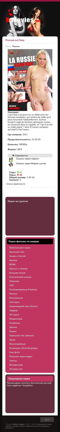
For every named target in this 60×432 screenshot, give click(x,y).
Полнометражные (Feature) (23, 289)
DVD (11, 285)
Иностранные (16, 298)
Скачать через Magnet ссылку (31, 163)
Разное (16, 46)
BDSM (12, 264)
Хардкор (13, 310)
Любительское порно (19, 247)
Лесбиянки (14, 323)
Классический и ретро (20, 277)
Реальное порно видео (20, 356)
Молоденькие (16, 365)
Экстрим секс (16, 369)
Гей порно (14, 302)
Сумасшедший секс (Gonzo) (23, 306)
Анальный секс (16, 252)
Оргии (12, 339)
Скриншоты (21, 155)
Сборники (14, 281)
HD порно (14, 314)
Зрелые (13, 327)
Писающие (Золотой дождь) (23, 348)
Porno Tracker (18, 424)
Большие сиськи (17, 273)
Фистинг (13, 293)
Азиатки (13, 260)
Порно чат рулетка (18, 201)
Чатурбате (27, 385)
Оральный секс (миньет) (21, 335)
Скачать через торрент (27, 158)
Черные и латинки (18, 268)
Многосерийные (17, 344)
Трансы (13, 360)
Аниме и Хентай (17, 256)
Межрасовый (15, 319)
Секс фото (14, 352)
